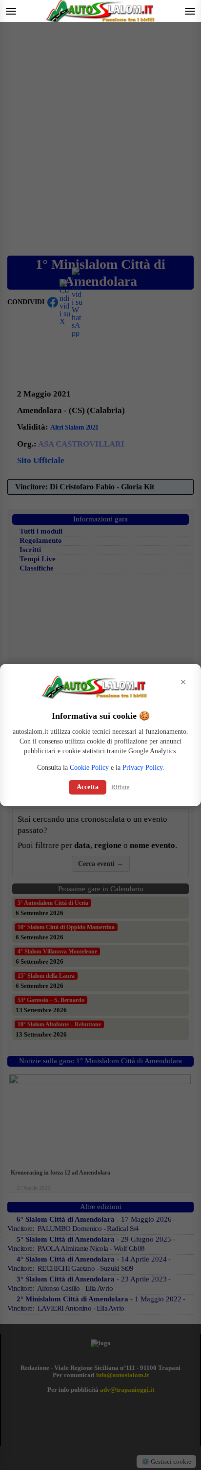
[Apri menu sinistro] (11, 11)
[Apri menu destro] (190, 11)
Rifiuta (120, 787)
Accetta (88, 787)
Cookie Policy (89, 767)
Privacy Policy (142, 767)
